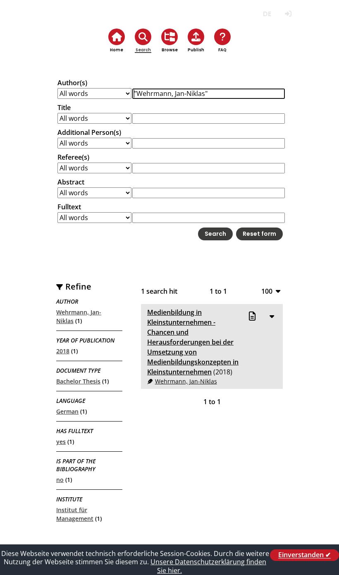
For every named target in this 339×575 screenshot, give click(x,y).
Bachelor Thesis (78, 381)
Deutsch (267, 14)
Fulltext (69, 206)
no (60, 480)
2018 (62, 351)
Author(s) (72, 82)
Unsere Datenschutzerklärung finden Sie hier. (208, 566)
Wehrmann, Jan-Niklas (186, 381)
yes (61, 442)
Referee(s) (73, 157)
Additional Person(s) (89, 132)
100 (266, 291)
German (67, 411)
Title (64, 107)
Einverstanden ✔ (304, 555)
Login (288, 14)
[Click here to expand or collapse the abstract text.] (272, 316)
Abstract (70, 182)
